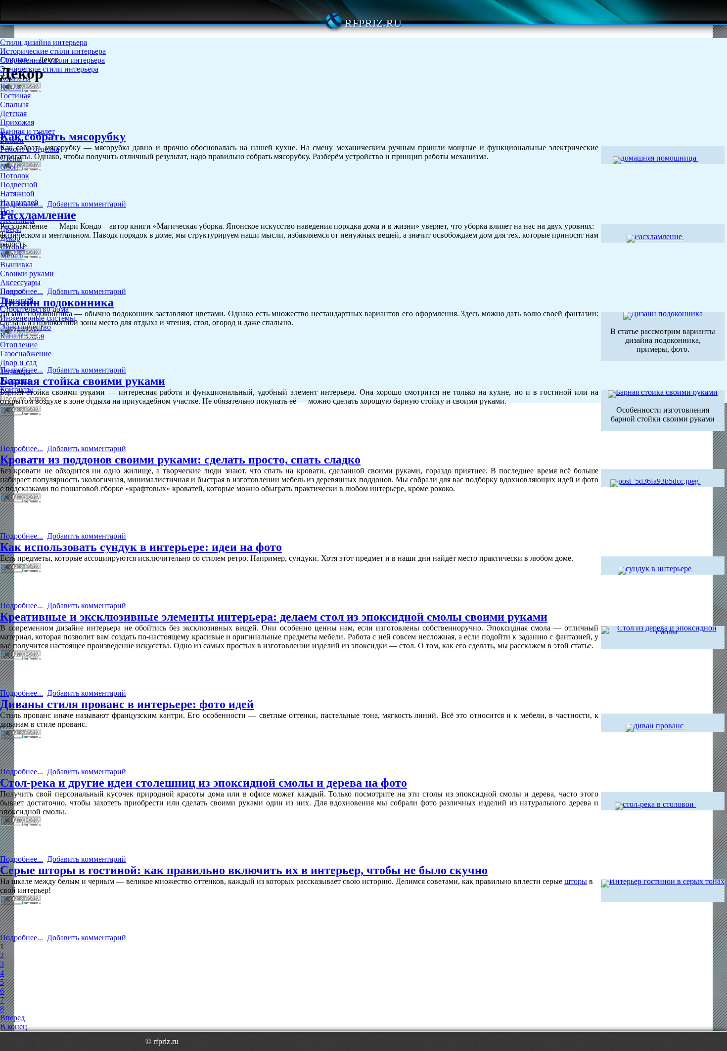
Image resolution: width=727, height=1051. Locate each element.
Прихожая (17, 122)
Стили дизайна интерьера (43, 42)
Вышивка (16, 264)
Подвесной (19, 184)
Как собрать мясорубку (63, 136)
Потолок (14, 175)
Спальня (14, 104)
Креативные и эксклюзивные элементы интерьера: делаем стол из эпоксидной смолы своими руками (273, 616)
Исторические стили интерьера (53, 51)
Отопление (19, 344)
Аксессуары (20, 282)
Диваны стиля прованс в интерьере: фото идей (127, 704)
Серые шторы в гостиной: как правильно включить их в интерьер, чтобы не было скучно (244, 870)
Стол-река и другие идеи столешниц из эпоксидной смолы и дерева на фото (203, 782)
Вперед (12, 1017)
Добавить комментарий (86, 204)
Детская (13, 113)
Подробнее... (21, 204)
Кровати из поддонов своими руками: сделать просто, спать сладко (180, 459)
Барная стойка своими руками (82, 381)
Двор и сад (18, 362)
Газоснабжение (25, 353)
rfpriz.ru (373, 23)
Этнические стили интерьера (49, 69)
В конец (13, 1026)
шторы (575, 881)
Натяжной (17, 193)
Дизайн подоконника (57, 302)
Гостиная (15, 95)
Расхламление (38, 215)
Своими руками (27, 273)
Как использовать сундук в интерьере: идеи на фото (141, 547)
